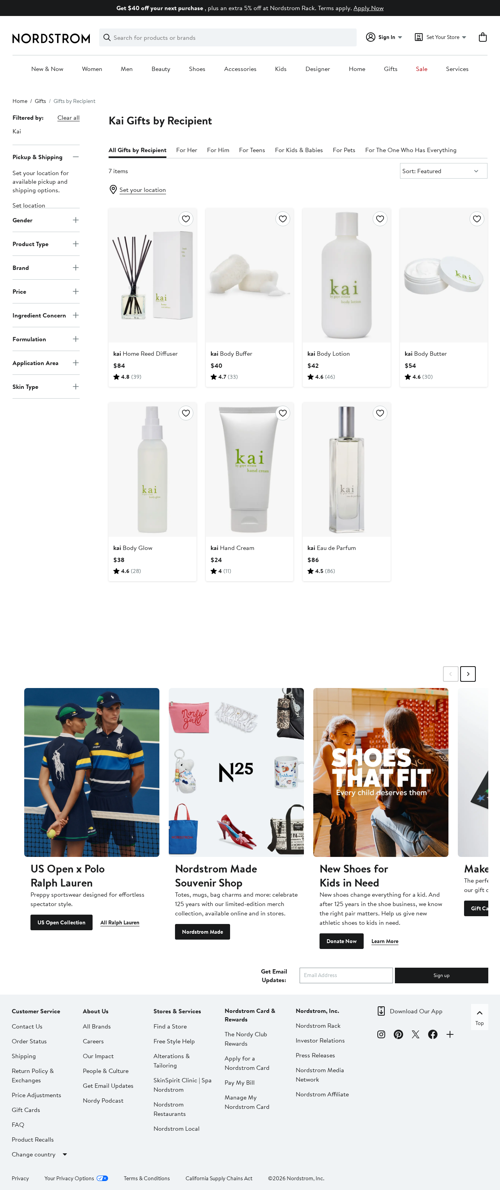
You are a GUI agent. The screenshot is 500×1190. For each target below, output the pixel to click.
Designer (317, 69)
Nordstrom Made (202, 932)
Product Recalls (33, 1139)
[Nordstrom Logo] (51, 38)
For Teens (252, 149)
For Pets (344, 149)
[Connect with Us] (450, 1035)
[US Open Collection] (91, 772)
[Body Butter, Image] (444, 275)
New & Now (47, 69)
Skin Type (25, 386)
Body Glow (132, 547)
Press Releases (315, 1055)
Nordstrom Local (177, 1128)
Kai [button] (16, 131)
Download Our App (416, 1011)
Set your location (143, 189)
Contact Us (27, 1026)
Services (457, 69)
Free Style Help (174, 1041)
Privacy (20, 1178)
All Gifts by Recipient (137, 149)
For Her (186, 149)
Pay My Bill (240, 1082)
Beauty (161, 69)
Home (357, 69)
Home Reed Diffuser (145, 353)
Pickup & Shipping (37, 156)
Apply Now (369, 8)
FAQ (18, 1124)
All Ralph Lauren (119, 922)
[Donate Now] (380, 772)
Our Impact (98, 1056)
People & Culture (106, 1070)
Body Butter (426, 353)
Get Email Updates (108, 1085)
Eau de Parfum (331, 547)
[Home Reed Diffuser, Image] (152, 275)
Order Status (29, 1041)
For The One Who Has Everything (411, 149)
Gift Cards (26, 1109)
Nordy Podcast (103, 1100)
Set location (28, 205)
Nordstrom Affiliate (322, 1094)
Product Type (30, 243)
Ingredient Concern (39, 314)
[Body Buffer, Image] (249, 275)
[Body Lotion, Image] (346, 275)
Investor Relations (320, 1040)
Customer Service (36, 1011)
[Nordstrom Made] (236, 772)
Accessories (240, 69)
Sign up (442, 975)
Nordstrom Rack (318, 1025)
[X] (415, 1035)
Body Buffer (231, 353)
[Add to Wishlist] (186, 218)
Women (92, 69)
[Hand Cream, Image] (249, 470)
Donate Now (342, 941)
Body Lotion (328, 353)
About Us (96, 1011)
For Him (218, 149)
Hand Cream (232, 547)
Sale (421, 69)
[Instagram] (381, 1035)
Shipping (24, 1056)
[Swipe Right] (468, 674)
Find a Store (170, 1026)
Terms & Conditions (147, 1178)
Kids (281, 69)
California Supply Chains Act (219, 1178)
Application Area (35, 362)
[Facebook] (433, 1035)
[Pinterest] (398, 1035)
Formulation (29, 338)
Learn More (384, 941)
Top (479, 1023)
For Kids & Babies (299, 149)
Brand (20, 267)
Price (19, 291)
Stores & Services (177, 1011)
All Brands (97, 1026)
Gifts (391, 69)
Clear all (68, 117)
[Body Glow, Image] (152, 470)
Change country (33, 1154)
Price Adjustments (36, 1095)
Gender (22, 219)
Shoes (197, 69)
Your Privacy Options (69, 1178)
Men (127, 69)
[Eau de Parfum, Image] (346, 470)
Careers (93, 1041)
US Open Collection (62, 922)
